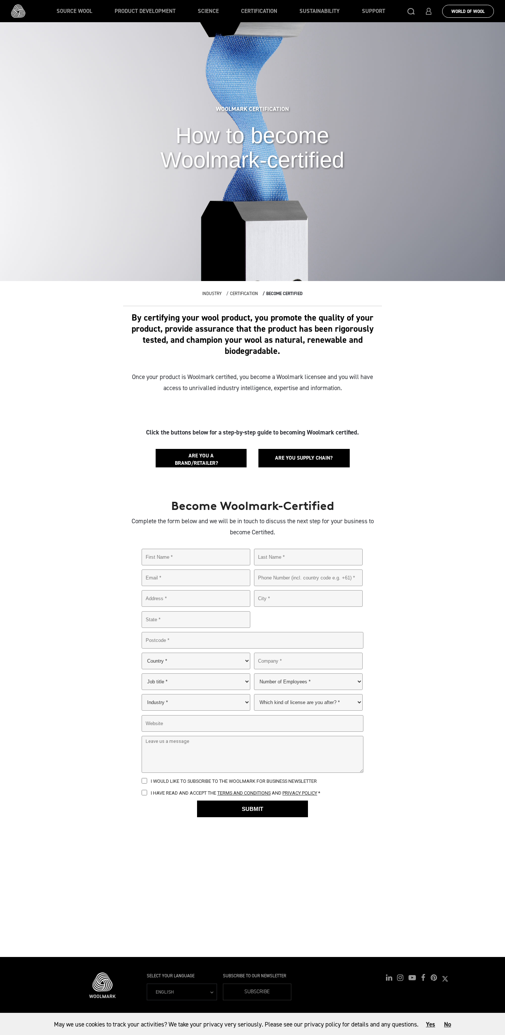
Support (373, 11)
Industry (212, 294)
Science (208, 11)
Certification (259, 11)
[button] (411, 11)
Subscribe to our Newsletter (254, 976)
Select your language (170, 976)
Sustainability (319, 11)
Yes (430, 1024)
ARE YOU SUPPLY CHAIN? (304, 457)
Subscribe (257, 991)
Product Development (145, 11)
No (447, 1024)
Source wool (74, 11)
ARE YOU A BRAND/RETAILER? (201, 459)
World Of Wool (468, 11)
